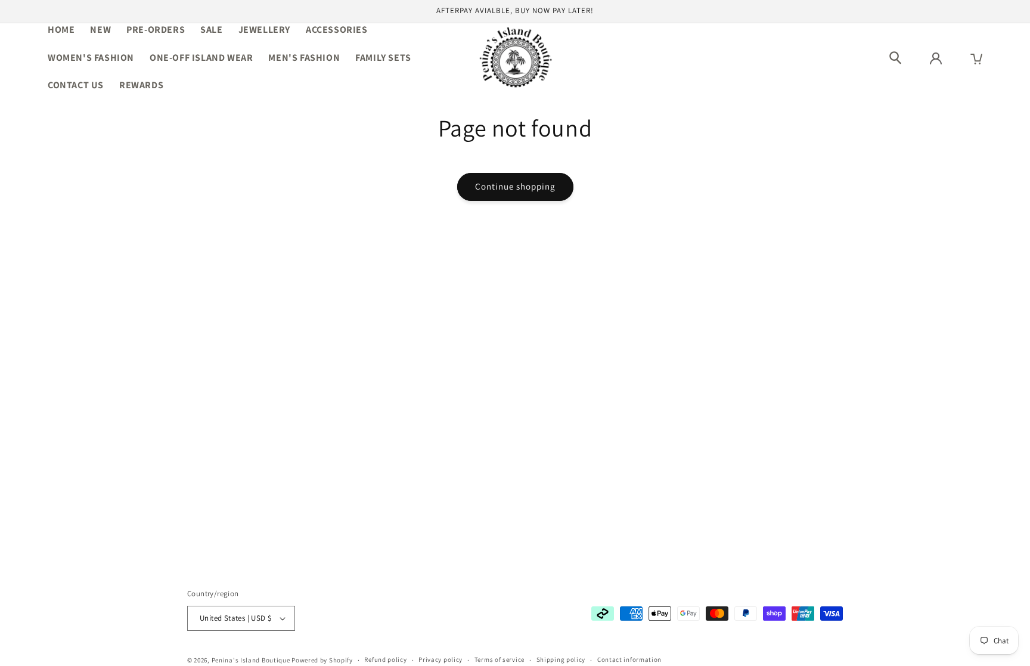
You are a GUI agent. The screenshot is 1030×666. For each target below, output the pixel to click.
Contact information (629, 659)
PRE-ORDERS (155, 29)
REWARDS (141, 85)
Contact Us (76, 85)
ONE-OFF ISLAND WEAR (201, 57)
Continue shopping (515, 186)
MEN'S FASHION (304, 57)
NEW (100, 29)
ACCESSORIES (337, 29)
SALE (211, 29)
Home (61, 29)
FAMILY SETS (383, 57)
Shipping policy (561, 659)
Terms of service (499, 659)
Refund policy (385, 659)
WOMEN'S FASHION (91, 57)
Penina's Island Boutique (252, 660)
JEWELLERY (264, 29)
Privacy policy (440, 659)
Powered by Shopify (322, 660)
